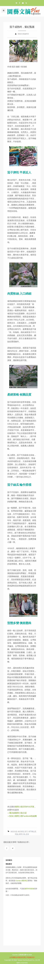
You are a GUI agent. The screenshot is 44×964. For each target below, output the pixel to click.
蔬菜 (27, 834)
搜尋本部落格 (29, 889)
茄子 (26, 831)
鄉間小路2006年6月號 (24, 806)
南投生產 (14, 831)
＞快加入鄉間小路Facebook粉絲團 (22, 816)
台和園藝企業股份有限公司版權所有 (22, 957)
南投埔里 (21, 831)
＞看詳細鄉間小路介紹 (17, 813)
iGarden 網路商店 (21, 880)
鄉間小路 (22, 834)
